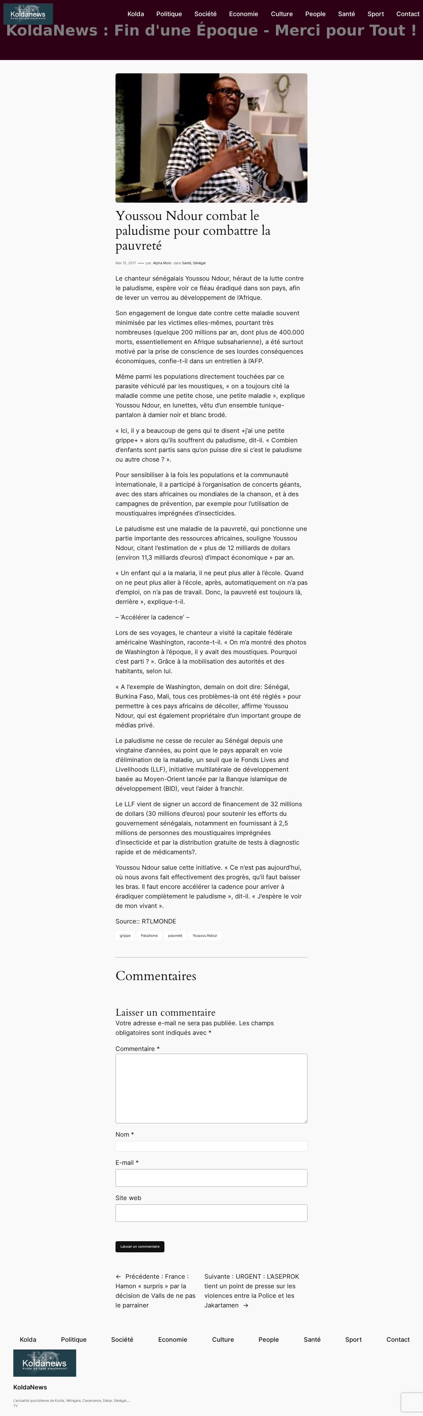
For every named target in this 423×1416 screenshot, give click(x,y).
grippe (125, 935)
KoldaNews (30, 1387)
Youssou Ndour (205, 935)
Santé (186, 263)
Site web (128, 1198)
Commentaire (138, 1048)
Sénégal (199, 263)
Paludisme (149, 935)
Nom (125, 1134)
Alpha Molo (162, 263)
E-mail (127, 1162)
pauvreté (175, 935)
